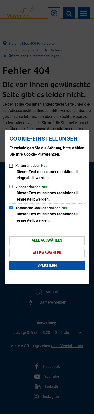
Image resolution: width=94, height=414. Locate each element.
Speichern (47, 265)
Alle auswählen (47, 240)
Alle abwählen (47, 253)
